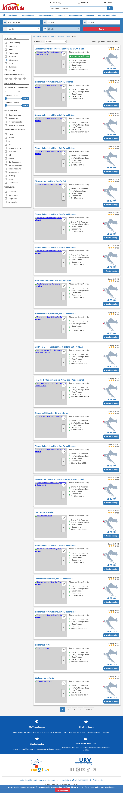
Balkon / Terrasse (15, 148)
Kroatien (61, 36)
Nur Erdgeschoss (15, 162)
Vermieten (84, 3)
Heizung (12, 176)
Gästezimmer (13, 60)
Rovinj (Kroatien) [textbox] (14, 22)
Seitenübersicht (26, 780)
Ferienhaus (13, 46)
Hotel (10, 50)
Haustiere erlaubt (15, 115)
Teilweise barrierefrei (16, 125)
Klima (11, 134)
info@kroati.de (97, 780)
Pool (10, 145)
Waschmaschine (15, 169)
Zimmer (53, 36)
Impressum (42, 780)
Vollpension (13, 198)
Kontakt (109, 3)
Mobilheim (12, 57)
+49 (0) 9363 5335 (81, 780)
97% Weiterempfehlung (80, 56)
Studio (11, 63)
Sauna (11, 179)
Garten (11, 158)
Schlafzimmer (10, 88)
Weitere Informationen (85, 787)
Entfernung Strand (11, 95)
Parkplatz (12, 152)
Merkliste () (56, 3)
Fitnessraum (13, 183)
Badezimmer (23, 88)
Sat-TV (11, 141)
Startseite (36, 36)
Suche (101, 29)
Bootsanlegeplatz (15, 122)
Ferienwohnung (14, 43)
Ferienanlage (13, 53)
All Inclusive (13, 202)
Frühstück (12, 192)
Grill (10, 155)
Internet (11, 138)
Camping (12, 70)
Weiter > (89, 709)
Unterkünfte (45, 36)
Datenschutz (53, 780)
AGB (35, 780)
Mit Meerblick (13, 118)
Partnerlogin (64, 780)
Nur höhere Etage (15, 165)
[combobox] (21, 22)
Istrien (68, 36)
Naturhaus (13, 67)
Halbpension (13, 195)
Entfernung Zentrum (12, 102)
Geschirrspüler (14, 172)
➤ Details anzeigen (111, 72)
